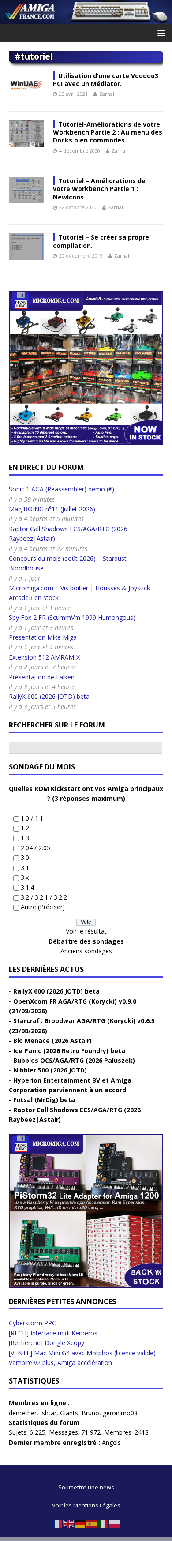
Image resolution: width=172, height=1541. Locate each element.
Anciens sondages (86, 951)
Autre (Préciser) (43, 907)
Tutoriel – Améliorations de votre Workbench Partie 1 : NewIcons (99, 188)
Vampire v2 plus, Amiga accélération (60, 1362)
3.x (25, 877)
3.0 (25, 857)
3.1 (25, 867)
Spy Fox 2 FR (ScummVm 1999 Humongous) (72, 617)
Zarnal (106, 93)
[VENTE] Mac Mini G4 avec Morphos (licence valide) (82, 1353)
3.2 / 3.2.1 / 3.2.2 (44, 897)
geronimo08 (120, 1413)
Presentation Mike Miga (43, 637)
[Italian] (103, 1523)
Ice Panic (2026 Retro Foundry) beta (69, 1050)
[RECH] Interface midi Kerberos (53, 1333)
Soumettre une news (86, 1487)
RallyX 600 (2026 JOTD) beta (49, 696)
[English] (69, 1523)
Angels (111, 1442)
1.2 (25, 828)
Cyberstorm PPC (32, 1323)
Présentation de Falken (42, 677)
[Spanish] (91, 1523)
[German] (80, 1523)
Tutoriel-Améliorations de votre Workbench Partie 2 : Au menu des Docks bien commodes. (107, 132)
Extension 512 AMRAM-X (44, 657)
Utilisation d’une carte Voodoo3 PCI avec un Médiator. (105, 79)
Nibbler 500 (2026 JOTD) (50, 1070)
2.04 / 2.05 (35, 848)
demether (23, 1413)
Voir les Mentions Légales (86, 1505)
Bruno (90, 1413)
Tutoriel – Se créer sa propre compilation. (101, 241)
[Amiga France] (86, 19)
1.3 (25, 838)
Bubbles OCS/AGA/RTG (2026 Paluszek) (74, 1060)
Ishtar (48, 1413)
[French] (57, 1523)
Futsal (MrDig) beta (44, 1099)
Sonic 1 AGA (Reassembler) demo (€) (61, 489)
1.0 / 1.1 (32, 818)
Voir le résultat (86, 931)
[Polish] (114, 1523)
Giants (69, 1413)
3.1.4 (27, 887)
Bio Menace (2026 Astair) (52, 1040)
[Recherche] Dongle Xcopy (46, 1343)
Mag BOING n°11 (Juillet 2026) (52, 509)
